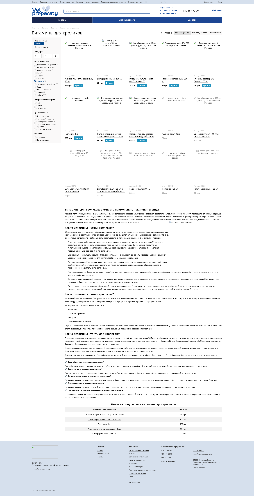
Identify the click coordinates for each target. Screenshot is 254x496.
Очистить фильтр (41, 47)
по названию (215, 33)
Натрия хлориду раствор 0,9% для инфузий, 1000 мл (110, 135)
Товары (62, 20)
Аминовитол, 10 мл (171, 133)
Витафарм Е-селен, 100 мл (104, 433)
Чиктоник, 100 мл (170, 188)
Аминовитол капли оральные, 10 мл (79, 79)
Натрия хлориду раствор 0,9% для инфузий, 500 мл (141, 135)
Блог (147, 2)
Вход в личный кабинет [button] (139, 450)
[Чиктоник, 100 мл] (176, 166)
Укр (161, 2)
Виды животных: (41, 41)
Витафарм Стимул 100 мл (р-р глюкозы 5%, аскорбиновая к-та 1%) (111, 191)
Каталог (35, 2)
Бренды (191, 20)
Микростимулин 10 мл (139, 188)
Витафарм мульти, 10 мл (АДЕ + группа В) (141, 79)
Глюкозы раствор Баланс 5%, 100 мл (104, 419)
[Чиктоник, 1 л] (79, 111)
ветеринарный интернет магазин (57, 465)
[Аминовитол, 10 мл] (176, 111)
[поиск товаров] (148, 11)
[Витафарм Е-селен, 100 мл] (111, 56)
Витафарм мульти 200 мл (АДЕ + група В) (77, 189)
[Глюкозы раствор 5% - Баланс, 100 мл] (208, 56)
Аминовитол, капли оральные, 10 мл (104, 429)
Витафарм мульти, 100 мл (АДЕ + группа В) (206, 135)
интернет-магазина (139, 338)
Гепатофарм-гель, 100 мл (206, 188)
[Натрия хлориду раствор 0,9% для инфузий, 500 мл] (143, 111)
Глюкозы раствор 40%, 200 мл (174, 79)
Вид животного (127, 20)
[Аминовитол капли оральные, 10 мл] (79, 56)
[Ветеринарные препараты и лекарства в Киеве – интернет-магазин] (45, 452)
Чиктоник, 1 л (104, 424)
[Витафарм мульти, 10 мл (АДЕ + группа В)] (143, 56)
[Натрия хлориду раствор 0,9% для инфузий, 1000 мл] (111, 111)
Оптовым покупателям (49, 2)
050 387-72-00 (191, 10)
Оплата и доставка (67, 2)
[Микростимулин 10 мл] (143, 166)
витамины (76, 351)
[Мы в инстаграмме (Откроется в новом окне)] (156, 2)
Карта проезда (199, 467)
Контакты (79, 2)
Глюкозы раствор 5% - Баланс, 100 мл (204, 79)
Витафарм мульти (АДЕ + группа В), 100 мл (104, 414)
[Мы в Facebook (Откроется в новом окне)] (153, 2)
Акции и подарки (92, 2)
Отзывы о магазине (135, 2)
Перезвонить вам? (168, 461)
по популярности (182, 33)
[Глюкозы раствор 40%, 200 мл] (176, 56)
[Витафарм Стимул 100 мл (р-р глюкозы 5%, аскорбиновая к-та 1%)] (111, 166)
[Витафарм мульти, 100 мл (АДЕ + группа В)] (208, 111)
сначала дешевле (199, 33)
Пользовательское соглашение (113, 2)
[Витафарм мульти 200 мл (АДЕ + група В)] (79, 166)
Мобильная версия (42, 469)
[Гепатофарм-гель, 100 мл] (208, 166)
